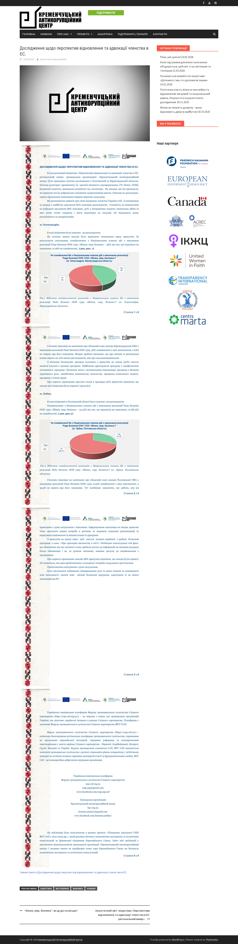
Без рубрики (62, 888)
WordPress (178, 939)
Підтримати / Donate (133, 34)
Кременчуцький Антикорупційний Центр (60, 939)
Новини (46, 34)
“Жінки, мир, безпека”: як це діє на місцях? (51, 910)
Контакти (160, 34)
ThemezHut (212, 939)
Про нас (63, 34)
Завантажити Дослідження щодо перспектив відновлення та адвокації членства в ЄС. (73, 872)
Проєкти (83, 34)
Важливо (78, 888)
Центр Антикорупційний (53, 59)
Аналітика (105, 34)
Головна (28, 34)
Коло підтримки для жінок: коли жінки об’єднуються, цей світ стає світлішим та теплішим (185, 66)
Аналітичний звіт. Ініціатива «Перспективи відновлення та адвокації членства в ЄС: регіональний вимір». (122, 915)
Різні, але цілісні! (170, 57)
